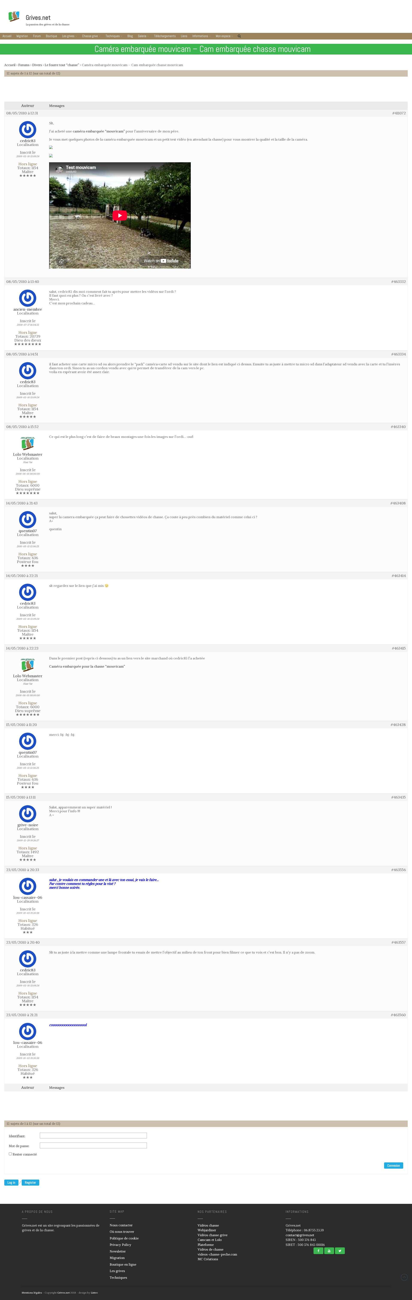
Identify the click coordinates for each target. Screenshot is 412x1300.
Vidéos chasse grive (212, 1235)
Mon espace (223, 36)
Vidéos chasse (208, 1225)
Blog (130, 36)
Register (30, 1182)
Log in (11, 1182)
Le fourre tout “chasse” (62, 65)
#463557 (399, 942)
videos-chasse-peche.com (217, 1254)
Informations (200, 36)
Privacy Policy (120, 1245)
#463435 (398, 797)
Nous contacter (121, 1225)
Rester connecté (25, 1154)
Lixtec (94, 1292)
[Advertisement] (206, 91)
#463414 (399, 576)
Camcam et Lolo (210, 1240)
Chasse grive (90, 36)
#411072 (399, 113)
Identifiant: (17, 1136)
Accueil (7, 36)
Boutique (51, 36)
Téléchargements (165, 36)
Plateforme (206, 1245)
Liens (184, 36)
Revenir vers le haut (404, 1277)
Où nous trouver (122, 1232)
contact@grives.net (300, 1235)
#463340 (398, 427)
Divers (37, 65)
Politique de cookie (124, 1238)
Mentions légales (32, 1292)
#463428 (398, 725)
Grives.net (38, 18)
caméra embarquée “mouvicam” (99, 131)
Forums (23, 65)
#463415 (399, 648)
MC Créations (208, 1259)
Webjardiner (207, 1230)
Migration (22, 36)
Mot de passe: (19, 1146)
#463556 (398, 870)
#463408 (398, 503)
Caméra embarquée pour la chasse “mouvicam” (87, 666)
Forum (37, 36)
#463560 (398, 1015)
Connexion (393, 1165)
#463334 (398, 354)
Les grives (68, 36)
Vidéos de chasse (210, 1249)
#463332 (398, 282)
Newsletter (118, 1251)
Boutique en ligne (123, 1264)
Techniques (113, 36)
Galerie (142, 36)
